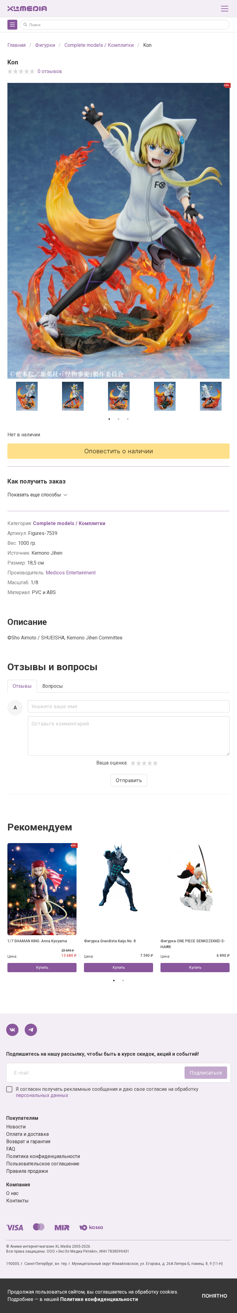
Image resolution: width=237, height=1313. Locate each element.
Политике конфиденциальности (99, 1299)
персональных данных (42, 1095)
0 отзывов (50, 71)
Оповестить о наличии (118, 451)
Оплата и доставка (27, 1134)
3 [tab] (128, 419)
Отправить (129, 780)
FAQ (10, 1149)
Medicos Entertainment (71, 573)
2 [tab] (118, 419)
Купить (42, 967)
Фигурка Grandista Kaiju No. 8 (110, 941)
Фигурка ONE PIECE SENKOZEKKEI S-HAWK (192, 944)
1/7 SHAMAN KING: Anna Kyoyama (37, 941)
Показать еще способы (34, 495)
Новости (16, 1127)
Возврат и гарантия (28, 1141)
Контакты (17, 1201)
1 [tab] (109, 419)
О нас (12, 1193)
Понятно (214, 1296)
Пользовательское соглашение (42, 1164)
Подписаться (206, 1073)
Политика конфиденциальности (43, 1156)
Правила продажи (27, 1171)
